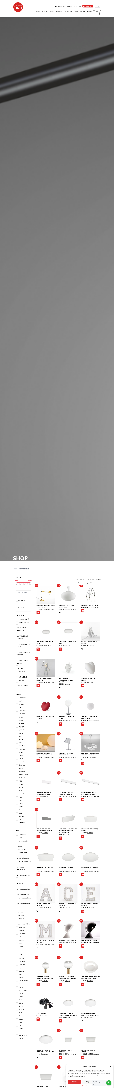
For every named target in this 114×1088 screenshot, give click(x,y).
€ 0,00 (97, 6)
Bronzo (21, 987)
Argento (21, 968)
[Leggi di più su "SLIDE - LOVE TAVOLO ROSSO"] (37, 722)
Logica (21, 768)
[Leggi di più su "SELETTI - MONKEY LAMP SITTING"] (82, 649)
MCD (20, 781)
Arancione (22, 965)
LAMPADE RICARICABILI (21, 670)
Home (38, 11)
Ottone (21, 1019)
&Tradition (22, 698)
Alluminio (22, 958)
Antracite (22, 961)
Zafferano (22, 823)
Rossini (21, 803)
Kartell (21, 759)
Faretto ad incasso (23, 858)
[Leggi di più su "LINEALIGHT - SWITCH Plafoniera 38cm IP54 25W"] (37, 1057)
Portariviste (22, 934)
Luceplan (22, 771)
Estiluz (21, 733)
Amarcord (22, 704)
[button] (110, 1067)
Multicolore (22, 1009)
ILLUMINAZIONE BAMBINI (22, 637)
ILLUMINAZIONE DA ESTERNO (23, 645)
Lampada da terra (25, 898)
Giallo (20, 1000)
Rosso (21, 1029)
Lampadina (22, 907)
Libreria (21, 918)
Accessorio (22, 835)
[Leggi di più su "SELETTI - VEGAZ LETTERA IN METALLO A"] (37, 911)
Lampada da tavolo (23, 895)
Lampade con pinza (23, 904)
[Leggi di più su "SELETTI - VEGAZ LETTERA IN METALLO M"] (37, 948)
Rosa (20, 1025)
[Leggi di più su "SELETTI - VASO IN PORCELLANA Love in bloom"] (60, 687)
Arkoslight (22, 711)
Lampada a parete (25, 861)
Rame (20, 1022)
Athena (21, 717)
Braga (21, 720)
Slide (20, 810)
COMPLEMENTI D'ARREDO (22, 629)
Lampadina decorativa (20, 914)
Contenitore (23, 852)
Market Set (22, 778)
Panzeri (21, 794)
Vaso (20, 943)
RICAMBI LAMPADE (23, 686)
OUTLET (21, 680)
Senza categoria (24, 619)
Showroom (59, 11)
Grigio (21, 1003)
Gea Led (21, 739)
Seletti (21, 807)
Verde (21, 1038)
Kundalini (22, 762)
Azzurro (21, 971)
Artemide (22, 714)
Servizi (76, 11)
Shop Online (88, 6)
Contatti (89, 11)
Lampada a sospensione (21, 868)
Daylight (21, 727)
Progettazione (68, 11)
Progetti (51, 11)
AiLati (20, 701)
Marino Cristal (23, 775)
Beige (20, 974)
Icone (20, 743)
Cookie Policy (85, 1085)
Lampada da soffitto (23, 889)
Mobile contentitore (23, 924)
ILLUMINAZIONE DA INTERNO (23, 653)
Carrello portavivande (21, 848)
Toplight (21, 816)
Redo (20, 800)
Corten (21, 993)
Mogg (21, 784)
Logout (70, 6)
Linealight (22, 765)
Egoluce (21, 730)
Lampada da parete (23, 875)
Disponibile (22, 601)
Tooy (20, 813)
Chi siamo (44, 11)
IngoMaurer (23, 749)
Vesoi (20, 819)
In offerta (21, 608)
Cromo (21, 997)
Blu (20, 984)
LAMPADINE (23, 677)
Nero (20, 1013)
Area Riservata (60, 6)
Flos (20, 736)
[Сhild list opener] (17, 674)
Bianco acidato (23, 981)
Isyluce (21, 752)
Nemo (21, 787)
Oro (20, 1016)
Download (83, 11)
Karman (21, 755)
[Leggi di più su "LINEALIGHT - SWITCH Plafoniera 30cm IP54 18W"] (82, 1021)
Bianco (21, 977)
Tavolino (21, 940)
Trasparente (23, 1035)
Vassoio (21, 946)
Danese (21, 723)
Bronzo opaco (23, 990)
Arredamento (23, 841)
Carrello (78, 6)
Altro (20, 838)
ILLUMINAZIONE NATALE (22, 662)
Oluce (21, 791)
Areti (20, 707)
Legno (21, 1006)
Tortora (21, 1032)
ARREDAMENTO (24, 622)
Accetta (74, 1082)
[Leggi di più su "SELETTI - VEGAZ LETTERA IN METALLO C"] (60, 911)
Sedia (20, 937)
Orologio (22, 927)
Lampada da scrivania (21, 882)
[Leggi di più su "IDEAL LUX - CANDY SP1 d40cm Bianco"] (60, 613)
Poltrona (21, 930)
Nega (87, 1082)
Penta (21, 797)
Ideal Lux (22, 746)
